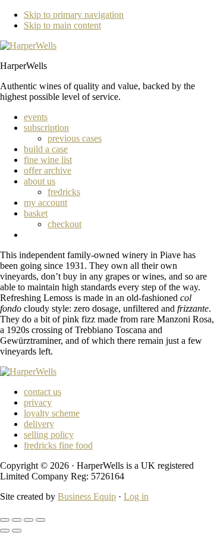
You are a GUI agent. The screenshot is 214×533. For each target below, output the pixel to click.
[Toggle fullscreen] (16, 520)
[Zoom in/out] (5, 520)
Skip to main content (62, 25)
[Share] (28, 520)
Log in (136, 496)
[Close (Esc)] (40, 520)
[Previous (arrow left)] (5, 530)
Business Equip (87, 496)
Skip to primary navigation (74, 15)
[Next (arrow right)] (16, 530)
